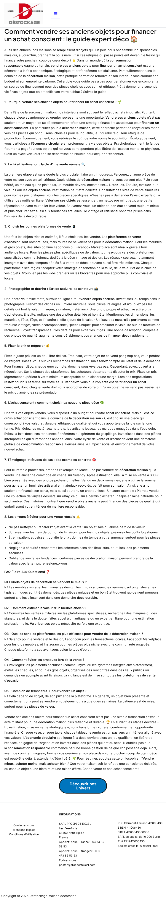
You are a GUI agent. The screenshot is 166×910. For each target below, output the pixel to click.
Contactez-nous (24, 825)
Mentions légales (24, 829)
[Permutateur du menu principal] (55, 13)
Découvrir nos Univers (83, 785)
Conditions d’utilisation (24, 834)
